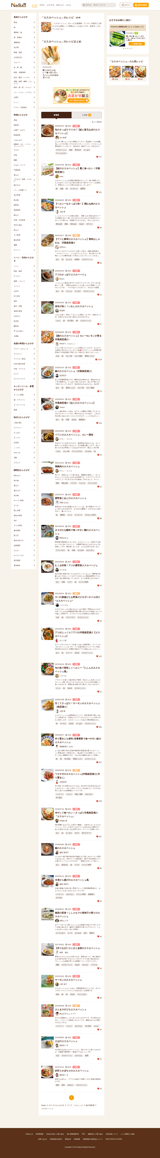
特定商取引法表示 (56, 1139)
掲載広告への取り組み (95, 1134)
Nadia (43, 1105)
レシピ (34, 5)
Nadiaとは (29, 1134)
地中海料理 (90, 1105)
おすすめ (50, 5)
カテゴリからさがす (56, 1105)
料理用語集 (39, 1134)
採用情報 (77, 1139)
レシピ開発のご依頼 (127, 1134)
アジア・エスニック (75, 1105)
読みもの (60, 5)
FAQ (83, 1134)
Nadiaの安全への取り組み (55, 1134)
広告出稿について (112, 1134)
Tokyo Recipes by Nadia (114, 1139)
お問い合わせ (42, 1139)
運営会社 (68, 1139)
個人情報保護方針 (73, 1134)
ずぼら (42, 5)
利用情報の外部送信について (92, 1139)
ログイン (127, 5)
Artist (68, 5)
